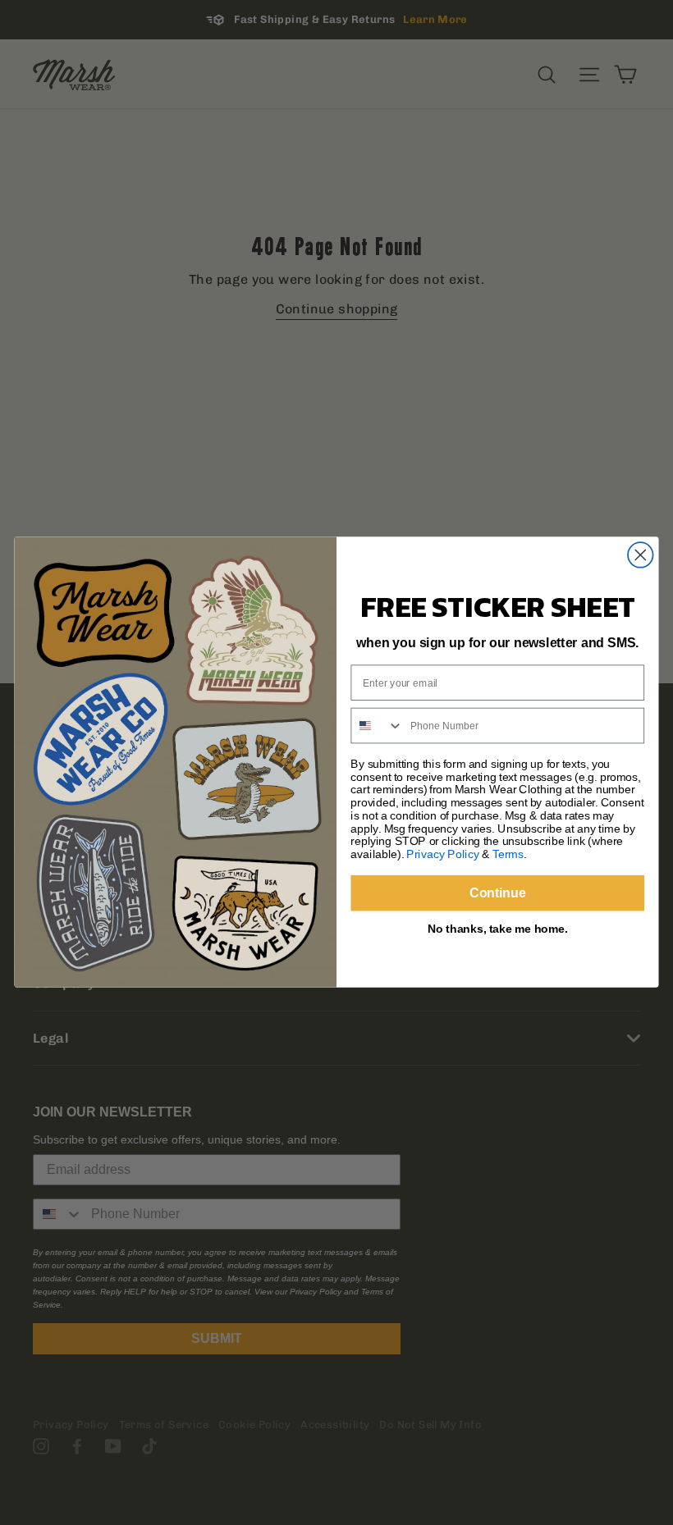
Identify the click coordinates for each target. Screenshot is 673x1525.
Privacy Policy (442, 854)
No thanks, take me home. (498, 928)
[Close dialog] (640, 555)
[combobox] (377, 726)
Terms (508, 854)
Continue (497, 893)
